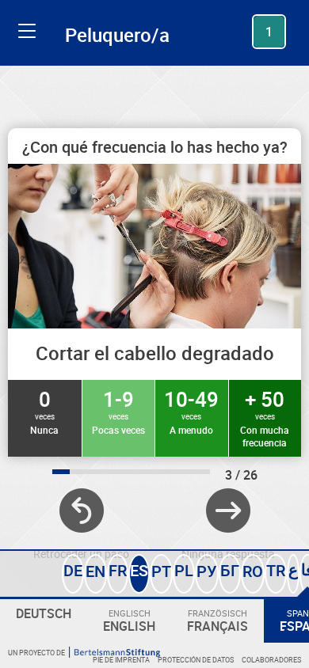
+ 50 (264, 417)
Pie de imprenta (121, 660)
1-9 (118, 410)
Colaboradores (271, 660)
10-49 (191, 410)
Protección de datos (196, 660)
